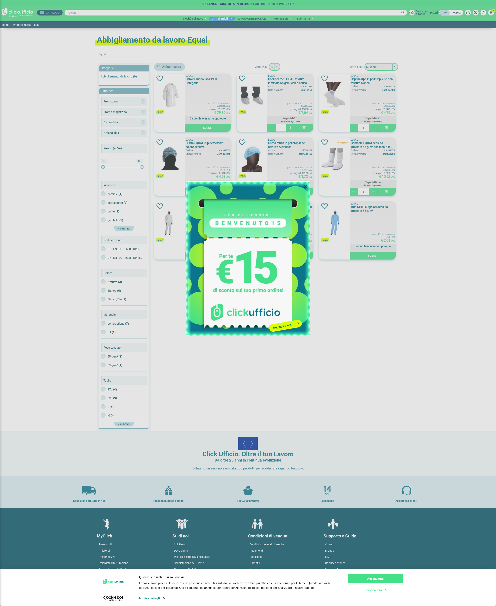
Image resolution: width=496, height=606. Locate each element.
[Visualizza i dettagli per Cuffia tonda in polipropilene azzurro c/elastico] (252, 159)
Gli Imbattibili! (220, 18)
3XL (112, 398)
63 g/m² (115, 365)
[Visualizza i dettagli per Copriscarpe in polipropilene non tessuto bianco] (334, 95)
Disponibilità (289, 118)
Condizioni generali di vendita (267, 544)
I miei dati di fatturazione (113, 563)
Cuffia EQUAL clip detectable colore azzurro (204, 145)
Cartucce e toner (335, 563)
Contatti (330, 544)
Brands (329, 550)
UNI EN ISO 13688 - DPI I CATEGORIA (125, 249)
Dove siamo (181, 550)
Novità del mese (193, 18)
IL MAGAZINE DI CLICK (252, 18)
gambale (115, 220)
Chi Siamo (180, 544)
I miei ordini (105, 550)
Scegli (207, 127)
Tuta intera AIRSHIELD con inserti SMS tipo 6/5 (290, 209)
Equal (189, 76)
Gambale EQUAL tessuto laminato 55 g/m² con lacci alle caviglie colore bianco (371, 145)
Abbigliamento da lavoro (119, 76)
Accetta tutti (375, 578)
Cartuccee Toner (421, 12)
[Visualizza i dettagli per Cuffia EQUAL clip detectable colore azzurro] (169, 159)
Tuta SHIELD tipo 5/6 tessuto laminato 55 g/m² (369, 209)
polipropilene (118, 323)
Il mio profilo (105, 544)
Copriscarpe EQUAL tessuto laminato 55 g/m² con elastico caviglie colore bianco (287, 81)
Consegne (256, 556)
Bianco (114, 290)
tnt (111, 332)
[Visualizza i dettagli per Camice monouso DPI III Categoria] (169, 95)
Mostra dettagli (149, 598)
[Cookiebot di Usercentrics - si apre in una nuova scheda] (113, 598)
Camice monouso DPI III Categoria (201, 81)
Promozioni (281, 18)
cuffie (113, 211)
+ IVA (444, 12)
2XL (112, 389)
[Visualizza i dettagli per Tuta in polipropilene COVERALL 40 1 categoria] (169, 223)
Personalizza (373, 589)
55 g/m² (115, 356)
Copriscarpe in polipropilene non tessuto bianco (372, 81)
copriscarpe (117, 203)
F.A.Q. (328, 556)
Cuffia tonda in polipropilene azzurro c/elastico (286, 145)
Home (5, 24)
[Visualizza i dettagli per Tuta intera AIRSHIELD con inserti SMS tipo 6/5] (252, 223)
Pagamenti (256, 550)
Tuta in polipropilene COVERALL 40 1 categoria (206, 209)
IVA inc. (456, 12)
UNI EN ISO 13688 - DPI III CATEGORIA (125, 258)
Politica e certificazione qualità (192, 556)
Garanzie (255, 563)
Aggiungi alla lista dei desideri (159, 78)
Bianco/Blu (117, 299)
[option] (248, 3)
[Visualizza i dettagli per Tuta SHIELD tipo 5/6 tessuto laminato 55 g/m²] (334, 223)
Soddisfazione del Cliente (189, 563)
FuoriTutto (303, 18)
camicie (115, 194)
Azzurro (115, 282)
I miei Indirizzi (106, 556)
